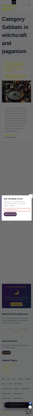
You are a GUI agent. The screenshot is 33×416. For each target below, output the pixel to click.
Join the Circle (10, 214)
